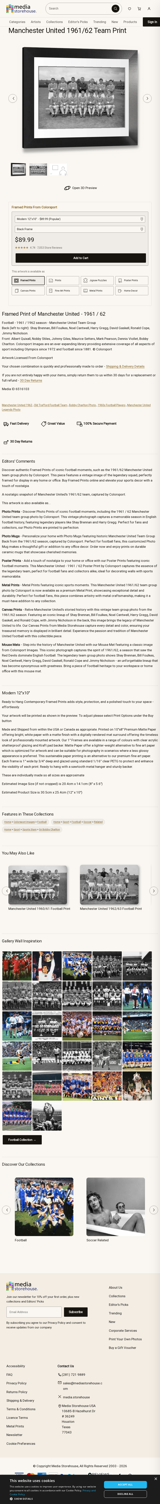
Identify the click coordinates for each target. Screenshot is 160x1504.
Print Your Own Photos (125, 1339)
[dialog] (80, 1489)
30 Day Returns (31, 380)
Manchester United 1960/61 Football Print (39, 909)
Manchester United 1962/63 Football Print (111, 909)
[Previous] (12, 98)
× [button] (155, 1478)
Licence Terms (17, 1418)
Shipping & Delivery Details (125, 366)
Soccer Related (97, 1240)
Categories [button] (17, 22)
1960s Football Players (111, 405)
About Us (115, 1287)
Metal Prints (15, 1426)
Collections (54, 22)
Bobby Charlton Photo (82, 405)
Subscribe (76, 1312)
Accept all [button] (125, 1484)
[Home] (24, 8)
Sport (66, 821)
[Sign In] (149, 8)
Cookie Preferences (20, 1444)
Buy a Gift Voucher (122, 1348)
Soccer (88, 821)
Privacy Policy (16, 1383)
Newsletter (14, 1435)
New (115, 22)
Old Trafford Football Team (50, 405)
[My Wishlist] (129, 8)
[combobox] (79, 8)
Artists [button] (36, 22)
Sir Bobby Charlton (49, 829)
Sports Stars (29, 829)
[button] (55, 1498)
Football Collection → (22, 1140)
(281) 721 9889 (73, 1375)
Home (7, 821)
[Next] (147, 98)
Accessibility (15, 1366)
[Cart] (139, 8)
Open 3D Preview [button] (84, 188)
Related (98, 821)
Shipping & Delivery (20, 1400)
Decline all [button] (125, 1494)
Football (42, 821)
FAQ (9, 1375)
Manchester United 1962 (17, 405)
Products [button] (130, 22)
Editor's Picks (78, 22)
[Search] (115, 8)
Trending (99, 22)
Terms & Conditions (21, 1409)
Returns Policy (16, 1392)
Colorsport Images (24, 821)
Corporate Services (123, 1331)
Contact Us (66, 1366)
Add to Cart (80, 258)
